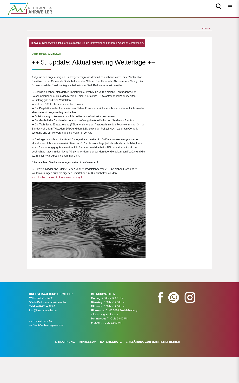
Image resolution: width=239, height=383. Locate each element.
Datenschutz (111, 341)
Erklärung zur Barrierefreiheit (153, 341)
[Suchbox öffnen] (218, 6)
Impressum (87, 341)
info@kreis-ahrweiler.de (43, 310)
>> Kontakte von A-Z (41, 321)
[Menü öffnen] (229, 5)
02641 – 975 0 (46, 306)
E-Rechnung (65, 341)
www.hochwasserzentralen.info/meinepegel (57, 177)
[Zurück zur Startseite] (30, 8)
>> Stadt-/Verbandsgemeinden (46, 325)
